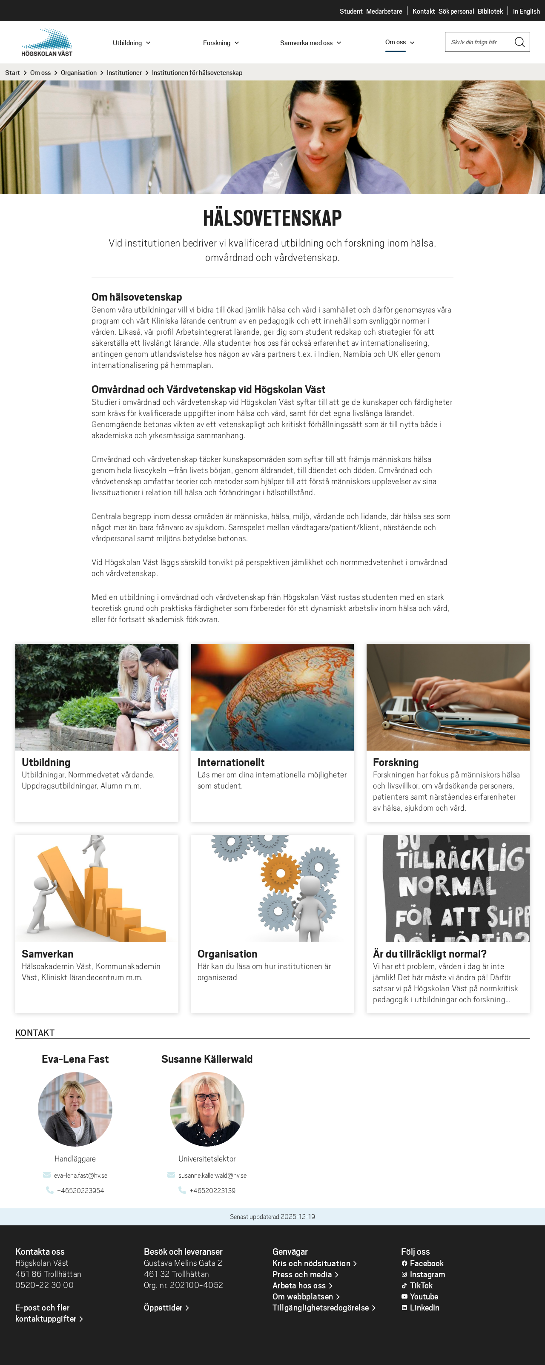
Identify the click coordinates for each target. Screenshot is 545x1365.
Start (12, 72)
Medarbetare (384, 10)
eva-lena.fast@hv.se (80, 1175)
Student (351, 10)
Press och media (302, 1273)
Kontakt (424, 10)
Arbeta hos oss (299, 1284)
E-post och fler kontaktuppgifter (46, 1313)
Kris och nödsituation (311, 1262)
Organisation (79, 72)
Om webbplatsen (302, 1296)
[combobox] (487, 42)
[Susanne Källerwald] (207, 1109)
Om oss (40, 72)
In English (526, 10)
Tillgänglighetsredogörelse (320, 1307)
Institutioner (124, 72)
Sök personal (456, 10)
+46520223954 (80, 1191)
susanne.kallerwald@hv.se (212, 1175)
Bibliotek (490, 10)
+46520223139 (212, 1191)
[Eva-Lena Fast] (75, 1109)
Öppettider (163, 1307)
